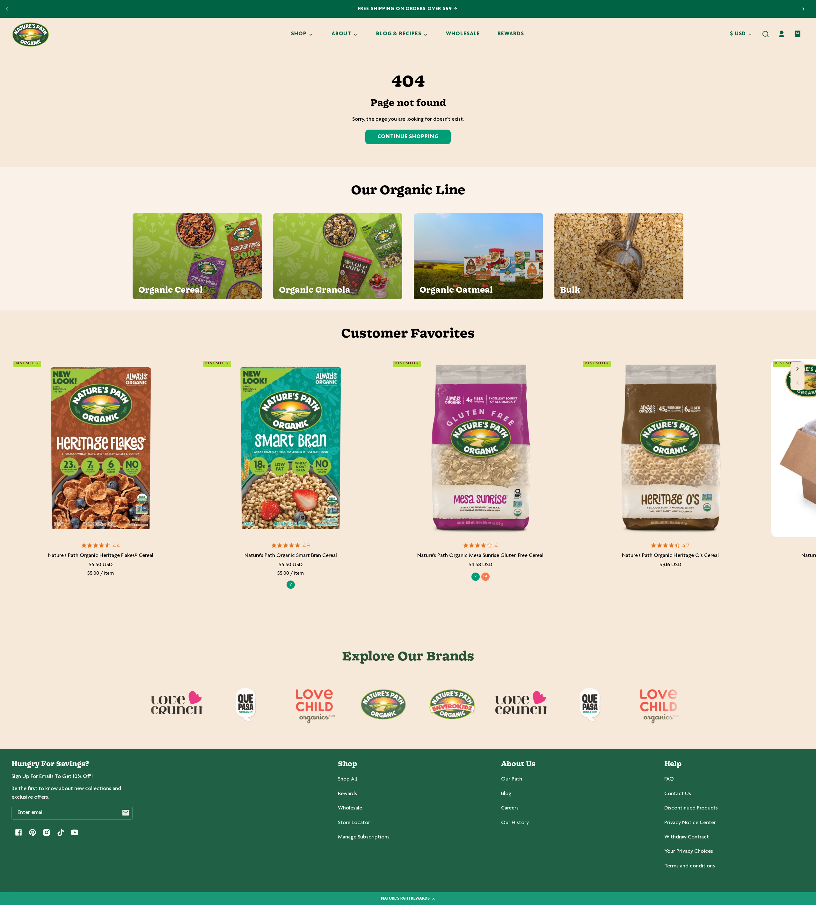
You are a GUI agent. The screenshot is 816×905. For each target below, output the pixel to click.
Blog (506, 794)
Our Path (511, 779)
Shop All (347, 779)
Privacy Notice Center (690, 823)
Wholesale (350, 808)
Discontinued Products (691, 808)
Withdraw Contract (686, 837)
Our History (515, 823)
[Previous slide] (7, 9)
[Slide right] (797, 369)
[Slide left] (797, 383)
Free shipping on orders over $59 (406, 9)
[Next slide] (803, 9)
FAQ (669, 779)
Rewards (347, 794)
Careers (510, 808)
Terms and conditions (689, 866)
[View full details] (100, 448)
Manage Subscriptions (364, 837)
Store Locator (354, 823)
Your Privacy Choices (688, 851)
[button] (766, 34)
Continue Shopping (407, 137)
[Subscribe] (126, 813)
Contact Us (677, 794)
